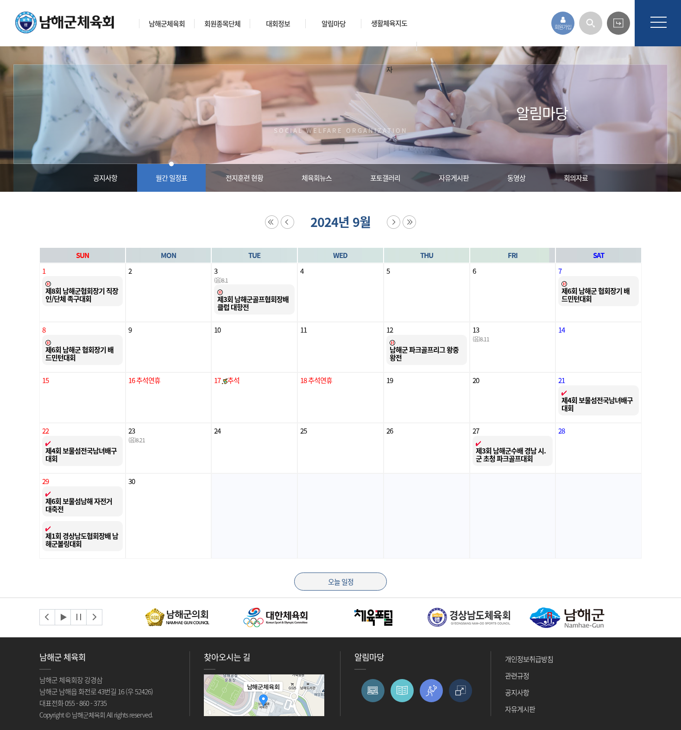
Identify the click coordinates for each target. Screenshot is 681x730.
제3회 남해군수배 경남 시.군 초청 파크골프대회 (511, 455)
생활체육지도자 (389, 46)
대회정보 (278, 24)
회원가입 (563, 27)
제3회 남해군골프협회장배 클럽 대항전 (253, 303)
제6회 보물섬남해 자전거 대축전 (78, 505)
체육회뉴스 (317, 178)
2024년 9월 (340, 222)
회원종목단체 (222, 24)
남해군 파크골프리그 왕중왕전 (424, 354)
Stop (79, 617)
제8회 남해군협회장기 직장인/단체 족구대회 (81, 295)
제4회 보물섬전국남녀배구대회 (597, 404)
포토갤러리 (385, 178)
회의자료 (576, 178)
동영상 (516, 178)
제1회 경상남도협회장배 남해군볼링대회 (81, 540)
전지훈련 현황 (244, 178)
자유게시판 (454, 178)
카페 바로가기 (618, 23)
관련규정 (517, 676)
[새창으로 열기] (178, 616)
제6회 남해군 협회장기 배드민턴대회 (595, 295)
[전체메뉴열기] (658, 23)
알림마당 (334, 24)
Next (94, 617)
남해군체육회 (167, 24)
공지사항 (105, 178)
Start (63, 617)
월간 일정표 (171, 178)
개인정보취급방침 (529, 659)
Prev (47, 617)
